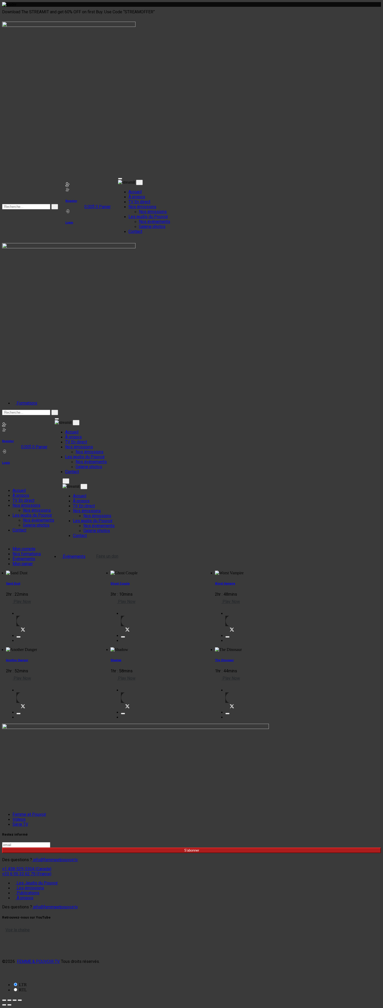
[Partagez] (15, 1000)
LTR (23, 984)
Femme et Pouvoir (29, 814)
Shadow (115, 660)
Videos (19, 819)
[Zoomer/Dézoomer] (4, 1000)
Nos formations (27, 553)
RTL (23, 990)
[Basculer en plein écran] (9, 1000)
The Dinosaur (224, 660)
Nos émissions (142, 206)
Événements (24, 558)
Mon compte (24, 548)
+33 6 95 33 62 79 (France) (26, 873)
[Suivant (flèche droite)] (9, 1005)
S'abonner (191, 850)
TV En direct (139, 201)
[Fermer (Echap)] (20, 1000)
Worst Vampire (225, 583)
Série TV (20, 824)
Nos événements (154, 221)
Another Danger (17, 660)
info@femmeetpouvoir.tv (55, 859)
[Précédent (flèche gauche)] (4, 1005)
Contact (135, 231)
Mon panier (23, 563)
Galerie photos (152, 226)
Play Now (22, 601)
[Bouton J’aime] (18, 637)
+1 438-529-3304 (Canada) (26, 868)
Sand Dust (13, 583)
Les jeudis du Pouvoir (148, 216)
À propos (136, 196)
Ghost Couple (120, 583)
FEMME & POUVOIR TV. (38, 961)
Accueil (135, 191)
